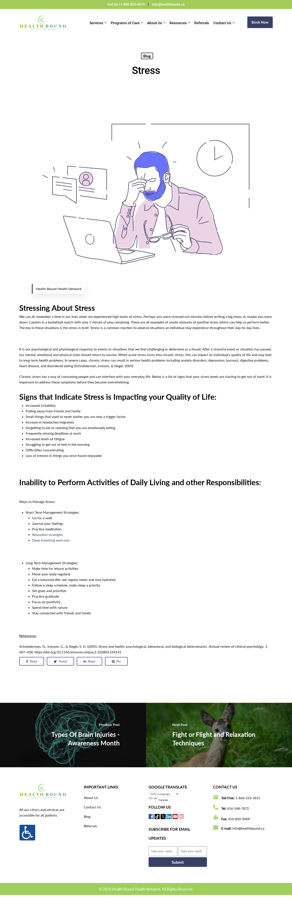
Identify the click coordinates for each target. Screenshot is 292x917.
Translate (163, 800)
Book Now (260, 22)
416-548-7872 (238, 808)
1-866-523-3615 (247, 798)
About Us (154, 23)
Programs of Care (125, 23)
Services (96, 23)
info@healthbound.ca (168, 4)
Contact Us (222, 23)
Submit (178, 862)
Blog (147, 56)
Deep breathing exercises (51, 540)
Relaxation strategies (47, 535)
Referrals (201, 23)
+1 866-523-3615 (132, 4)
